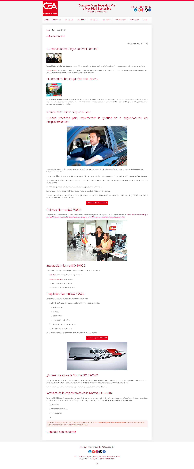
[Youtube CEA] (135, 10)
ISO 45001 (106, 20)
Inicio (46, 20)
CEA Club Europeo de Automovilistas (102, 459)
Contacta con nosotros (97, 11)
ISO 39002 (81, 20)
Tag (53, 30)
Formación (134, 20)
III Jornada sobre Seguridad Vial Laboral (72, 79)
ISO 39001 (69, 20)
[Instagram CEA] (142, 10)
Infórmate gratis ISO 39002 (97, 203)
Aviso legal (83, 447)
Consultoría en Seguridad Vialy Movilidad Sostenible (97, 7)
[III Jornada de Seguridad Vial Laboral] (97, 89)
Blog (145, 20)
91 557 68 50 (97, 456)
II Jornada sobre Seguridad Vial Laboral (71, 49)
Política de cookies (108, 447)
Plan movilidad (120, 20)
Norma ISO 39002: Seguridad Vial (68, 112)
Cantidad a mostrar (133, 43)
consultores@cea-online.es (111, 456)
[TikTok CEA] (146, 10)
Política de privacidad (94, 447)
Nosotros (56, 20)
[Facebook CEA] (149, 10)
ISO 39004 (94, 20)
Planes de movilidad (56, 279)
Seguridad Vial (52, 70)
